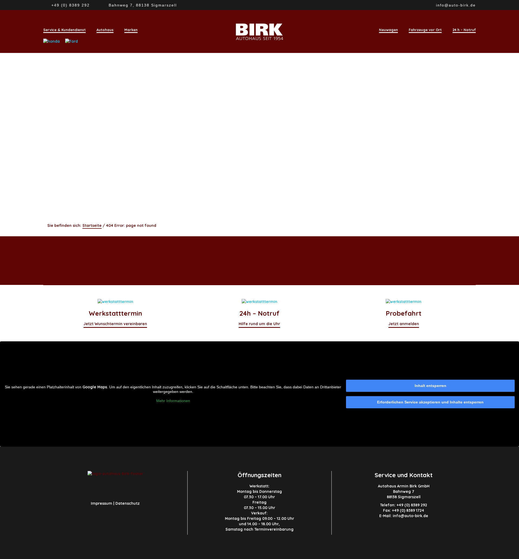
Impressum (101, 503)
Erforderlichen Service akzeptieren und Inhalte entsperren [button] (430, 402)
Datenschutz (127, 503)
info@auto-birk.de (456, 5)
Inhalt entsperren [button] (430, 385)
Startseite (92, 225)
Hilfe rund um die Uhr (259, 323)
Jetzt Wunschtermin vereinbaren (115, 323)
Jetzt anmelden (403, 323)
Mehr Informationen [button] (173, 401)
